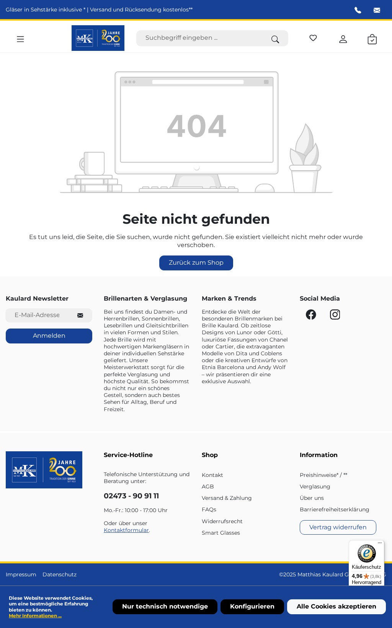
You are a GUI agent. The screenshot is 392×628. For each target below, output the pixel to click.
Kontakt (212, 475)
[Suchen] (275, 38)
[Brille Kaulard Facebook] (312, 316)
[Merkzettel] (313, 36)
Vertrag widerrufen (338, 527)
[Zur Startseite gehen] (98, 38)
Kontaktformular (126, 530)
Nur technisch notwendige (165, 606)
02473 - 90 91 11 (131, 495)
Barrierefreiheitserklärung (334, 509)
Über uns (312, 498)
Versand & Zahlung (227, 498)
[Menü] (20, 37)
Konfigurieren (252, 606)
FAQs (209, 509)
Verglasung (315, 486)
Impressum (21, 574)
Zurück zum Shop (196, 262)
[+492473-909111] (357, 10)
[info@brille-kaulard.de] (377, 10)
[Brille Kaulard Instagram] (335, 316)
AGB (208, 486)
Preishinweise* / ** (323, 475)
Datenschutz (59, 574)
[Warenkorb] (372, 37)
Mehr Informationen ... (35, 615)
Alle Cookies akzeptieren (336, 606)
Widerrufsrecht (222, 521)
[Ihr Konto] (343, 37)
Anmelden (49, 335)
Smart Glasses (221, 532)
